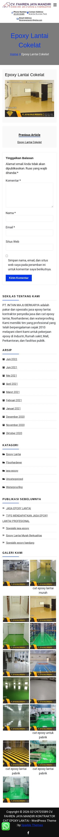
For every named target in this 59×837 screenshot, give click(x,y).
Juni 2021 (11, 367)
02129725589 (19, 14)
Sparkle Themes (32, 825)
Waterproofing (14, 487)
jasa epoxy (12, 470)
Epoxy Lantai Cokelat (24, 74)
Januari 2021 (13, 408)
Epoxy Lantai (13, 454)
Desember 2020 (15, 416)
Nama (11, 213)
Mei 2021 (11, 375)
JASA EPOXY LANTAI (18, 508)
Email (10, 227)
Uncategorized (14, 479)
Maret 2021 (13, 392)
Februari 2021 (14, 400)
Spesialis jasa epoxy (17, 528)
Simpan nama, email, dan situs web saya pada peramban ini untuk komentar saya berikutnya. (29, 265)
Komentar (13, 180)
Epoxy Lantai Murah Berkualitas (24, 535)
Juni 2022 (11, 359)
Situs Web (12, 241)
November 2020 (15, 425)
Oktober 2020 (14, 433)
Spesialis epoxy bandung (20, 542)
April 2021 (12, 383)
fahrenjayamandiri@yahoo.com (30, 20)
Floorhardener (14, 462)
